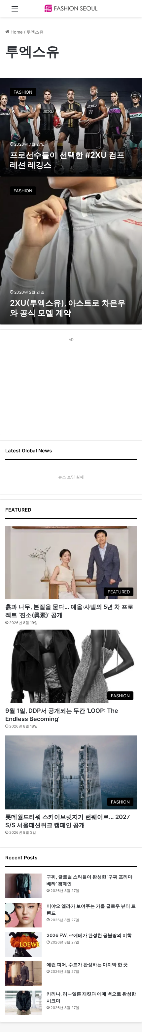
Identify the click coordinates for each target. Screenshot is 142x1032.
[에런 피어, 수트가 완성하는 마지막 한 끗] (23, 973)
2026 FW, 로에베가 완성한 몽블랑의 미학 (89, 935)
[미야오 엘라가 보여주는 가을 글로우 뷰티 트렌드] (23, 915)
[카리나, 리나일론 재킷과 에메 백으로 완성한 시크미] (23, 1003)
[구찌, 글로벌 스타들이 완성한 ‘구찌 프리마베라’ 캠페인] (23, 886)
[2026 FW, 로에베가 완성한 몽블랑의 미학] (23, 944)
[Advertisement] (71, 385)
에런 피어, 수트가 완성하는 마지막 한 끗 (87, 964)
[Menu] (15, 11)
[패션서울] (71, 8)
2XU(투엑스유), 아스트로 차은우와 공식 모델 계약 (67, 308)
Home (16, 32)
